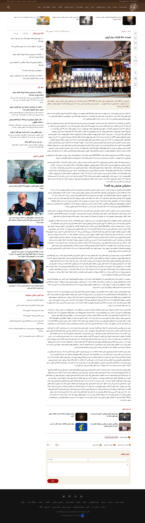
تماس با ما (17, 1)
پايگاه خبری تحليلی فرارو (68, 512)
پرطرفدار (25, 33)
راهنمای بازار (79, 7)
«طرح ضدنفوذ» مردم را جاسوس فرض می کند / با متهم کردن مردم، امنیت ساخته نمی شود (26, 287)
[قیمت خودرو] (135, 79)
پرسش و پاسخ (66, 507)
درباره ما (24, 1)
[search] (8, 7)
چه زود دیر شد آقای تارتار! (33, 142)
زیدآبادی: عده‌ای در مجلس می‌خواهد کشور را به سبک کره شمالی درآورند (104, 425)
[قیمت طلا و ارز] (135, 73)
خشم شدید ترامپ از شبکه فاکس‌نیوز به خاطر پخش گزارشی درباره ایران (26, 322)
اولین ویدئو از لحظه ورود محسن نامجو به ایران (30, 305)
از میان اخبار (126, 409)
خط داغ (41, 87)
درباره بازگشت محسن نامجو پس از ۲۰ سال (31, 336)
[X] (75, 496)
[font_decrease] (135, 64)
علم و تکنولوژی (100, 7)
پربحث (15, 33)
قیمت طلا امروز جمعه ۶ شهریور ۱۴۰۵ (33, 316)
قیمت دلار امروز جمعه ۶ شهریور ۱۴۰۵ (33, 310)
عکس (92, 7)
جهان (39, 7)
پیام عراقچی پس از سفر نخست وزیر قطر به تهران (26, 132)
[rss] (81, 496)
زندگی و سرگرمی (69, 7)
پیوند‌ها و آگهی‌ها (78, 507)
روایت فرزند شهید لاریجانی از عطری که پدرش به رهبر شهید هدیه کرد (104, 415)
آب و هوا (47, 507)
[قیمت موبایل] (135, 85)
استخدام (34, 1)
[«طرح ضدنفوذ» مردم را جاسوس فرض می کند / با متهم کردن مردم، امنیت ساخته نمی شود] (25, 271)
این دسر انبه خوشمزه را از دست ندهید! (24, 17)
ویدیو (87, 7)
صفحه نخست (123, 7)
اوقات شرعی (56, 507)
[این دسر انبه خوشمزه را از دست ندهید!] (43, 20)
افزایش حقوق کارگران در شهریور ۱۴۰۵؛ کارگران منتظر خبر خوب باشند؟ (26, 187)
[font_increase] (135, 57)
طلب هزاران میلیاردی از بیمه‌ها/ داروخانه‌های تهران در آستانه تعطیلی (26, 121)
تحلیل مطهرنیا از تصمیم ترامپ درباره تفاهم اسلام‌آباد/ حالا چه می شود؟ (26, 329)
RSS (8, 1)
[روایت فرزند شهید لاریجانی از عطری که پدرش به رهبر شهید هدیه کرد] (125, 417)
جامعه (54, 7)
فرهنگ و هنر (46, 7)
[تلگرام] (63, 496)
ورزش (109, 7)
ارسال (53, 481)
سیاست (115, 7)
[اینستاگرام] (69, 496)
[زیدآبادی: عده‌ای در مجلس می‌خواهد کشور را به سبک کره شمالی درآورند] (125, 427)
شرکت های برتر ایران (111, 437)
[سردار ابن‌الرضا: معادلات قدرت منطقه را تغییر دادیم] (81, 417)
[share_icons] (135, 48)
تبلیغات (29, 1)
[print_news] (135, 38)
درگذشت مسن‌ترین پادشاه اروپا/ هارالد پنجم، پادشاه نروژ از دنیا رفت (28, 93)
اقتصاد (60, 7)
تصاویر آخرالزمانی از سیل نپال (35, 300)
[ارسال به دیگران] (135, 43)
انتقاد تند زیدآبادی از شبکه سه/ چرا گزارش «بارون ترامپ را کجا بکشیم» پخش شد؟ (27, 77)
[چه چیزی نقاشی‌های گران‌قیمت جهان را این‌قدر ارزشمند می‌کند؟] (129, 20)
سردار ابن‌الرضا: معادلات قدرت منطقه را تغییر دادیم (61, 415)
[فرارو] (133, 7)
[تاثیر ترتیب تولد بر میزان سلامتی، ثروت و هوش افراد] (86, 20)
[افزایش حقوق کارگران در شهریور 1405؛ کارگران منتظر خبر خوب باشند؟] (25, 172)
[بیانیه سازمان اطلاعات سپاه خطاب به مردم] (81, 427)
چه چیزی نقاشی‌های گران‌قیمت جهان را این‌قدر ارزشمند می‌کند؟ (109, 18)
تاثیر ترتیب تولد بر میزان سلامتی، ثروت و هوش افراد (65, 18)
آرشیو (12, 1)
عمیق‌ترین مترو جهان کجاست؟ (32, 70)
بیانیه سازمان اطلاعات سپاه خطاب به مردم (62, 424)
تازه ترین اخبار (38, 33)
